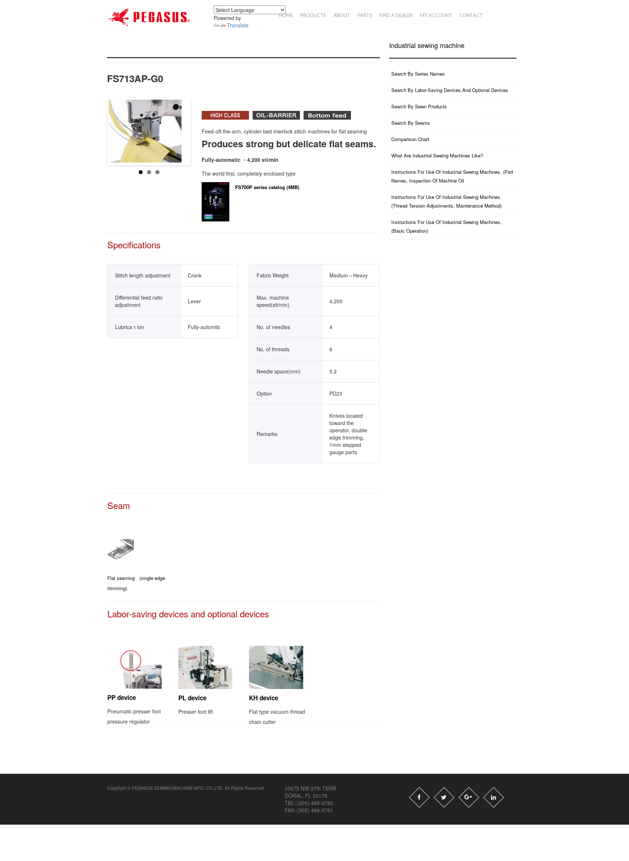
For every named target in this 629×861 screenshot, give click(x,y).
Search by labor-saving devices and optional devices (449, 90)
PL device (192, 697)
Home (286, 15)
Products (313, 15)
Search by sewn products (419, 106)
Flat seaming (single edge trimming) (136, 583)
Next (204, 127)
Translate (238, 25)
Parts (364, 15)
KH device (263, 697)
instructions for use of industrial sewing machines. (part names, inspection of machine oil (452, 176)
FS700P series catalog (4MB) (267, 187)
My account (436, 15)
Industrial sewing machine (426, 45)
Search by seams (410, 122)
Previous (102, 127)
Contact (471, 15)
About (341, 15)
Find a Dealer (396, 15)
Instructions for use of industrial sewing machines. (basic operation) (446, 226)
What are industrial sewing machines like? (437, 155)
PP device (121, 697)
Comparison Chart (410, 139)
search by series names (418, 73)
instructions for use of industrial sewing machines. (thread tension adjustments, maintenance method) (446, 201)
